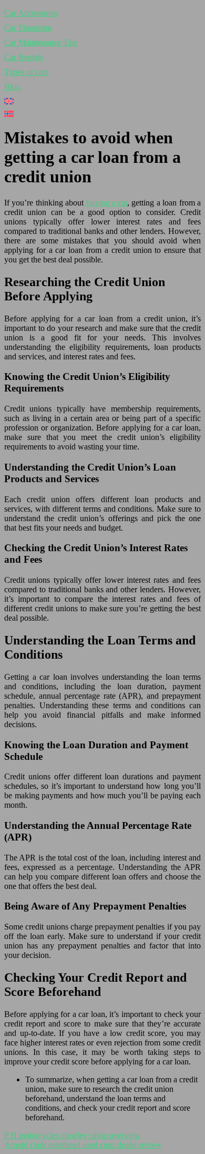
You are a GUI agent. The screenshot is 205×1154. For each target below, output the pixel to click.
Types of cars (26, 71)
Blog (12, 86)
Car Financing (28, 27)
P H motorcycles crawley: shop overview (72, 1135)
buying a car (106, 202)
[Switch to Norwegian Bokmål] (102, 114)
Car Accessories (30, 12)
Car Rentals (23, 57)
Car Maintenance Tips (40, 42)
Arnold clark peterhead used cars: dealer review (83, 1144)
